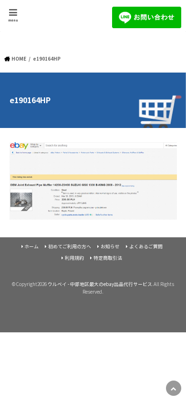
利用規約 (74, 258)
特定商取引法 (107, 258)
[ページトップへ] (173, 388)
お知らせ (110, 246)
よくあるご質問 (146, 246)
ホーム (31, 246)
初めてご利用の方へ (69, 246)
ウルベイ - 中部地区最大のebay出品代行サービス (100, 284)
